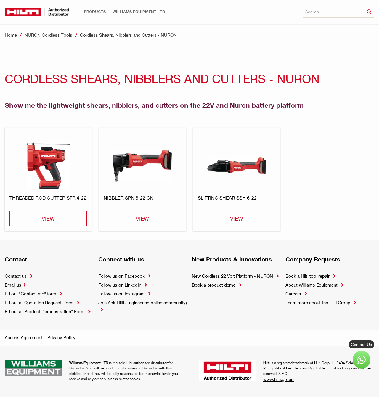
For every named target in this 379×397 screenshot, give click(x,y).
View (48, 218)
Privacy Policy (61, 337)
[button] (95, 12)
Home (11, 35)
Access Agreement (24, 337)
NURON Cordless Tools (48, 35)
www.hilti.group (278, 379)
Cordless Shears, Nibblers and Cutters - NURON (128, 35)
